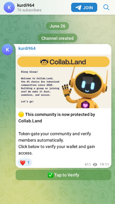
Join (88, 7)
